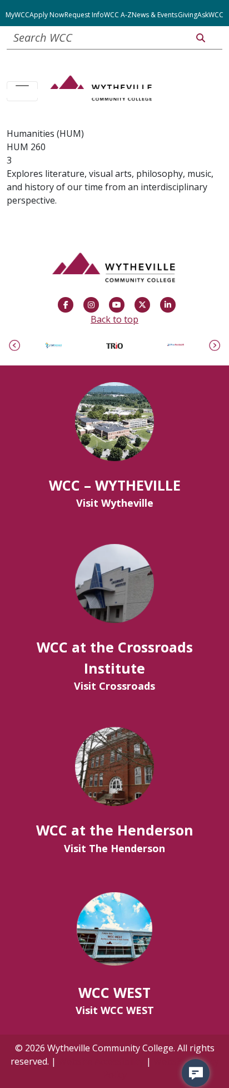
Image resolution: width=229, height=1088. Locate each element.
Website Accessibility (101, 1061)
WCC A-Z (118, 14)
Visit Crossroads (114, 686)
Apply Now (46, 14)
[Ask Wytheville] (196, 1073)
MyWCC (17, 14)
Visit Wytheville (114, 503)
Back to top (114, 319)
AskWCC (210, 14)
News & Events (154, 14)
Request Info (84, 14)
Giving (187, 14)
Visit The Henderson (114, 848)
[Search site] (200, 37)
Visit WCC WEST (115, 1010)
